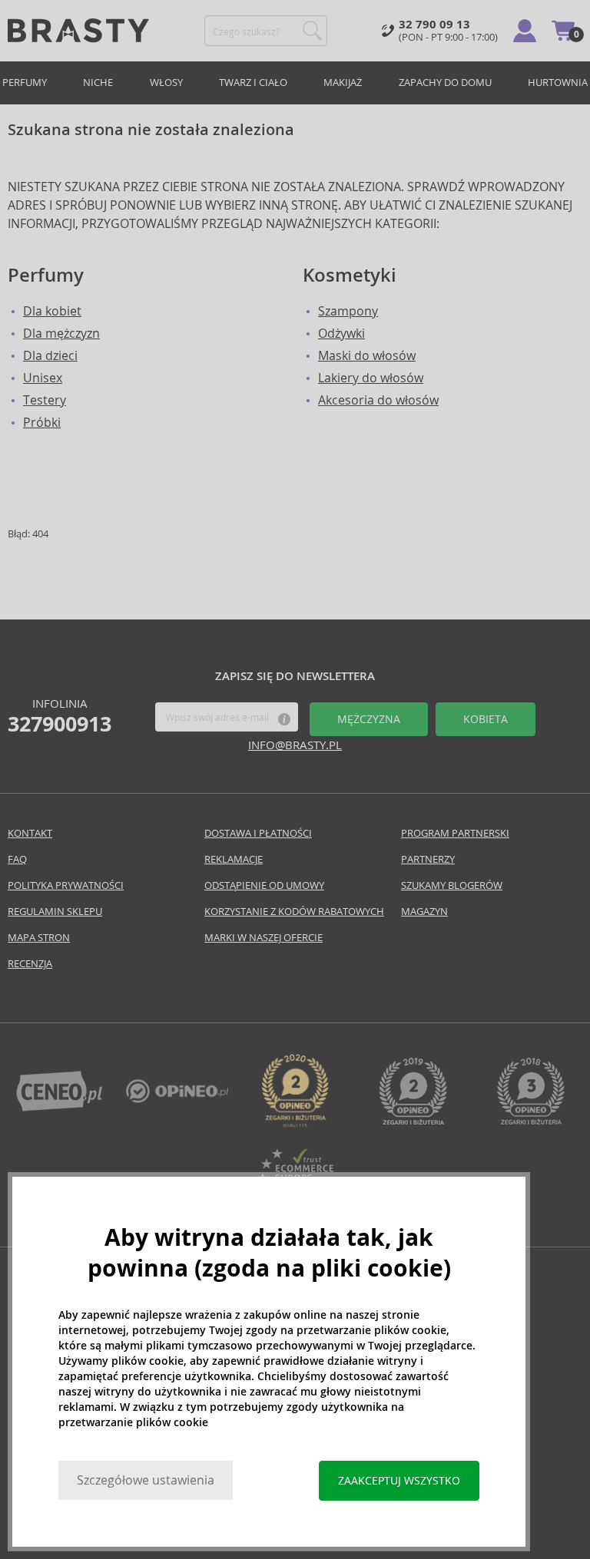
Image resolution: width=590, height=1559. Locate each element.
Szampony (348, 311)
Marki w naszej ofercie (263, 937)
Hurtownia (558, 82)
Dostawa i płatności (258, 833)
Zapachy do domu (445, 82)
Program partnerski (455, 833)
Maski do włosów (367, 356)
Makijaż (342, 82)
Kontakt (30, 833)
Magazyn (424, 911)
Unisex (42, 378)
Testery (44, 400)
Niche (98, 82)
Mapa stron (39, 937)
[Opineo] (295, 1123)
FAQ (17, 859)
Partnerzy (428, 859)
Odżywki (341, 333)
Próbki (42, 423)
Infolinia (59, 716)
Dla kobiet (52, 311)
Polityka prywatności (66, 885)
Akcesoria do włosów (378, 400)
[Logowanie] (524, 30)
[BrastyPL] (177, 1099)
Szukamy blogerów (451, 885)
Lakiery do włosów (370, 378)
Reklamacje (233, 859)
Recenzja (30, 963)
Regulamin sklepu (55, 911)
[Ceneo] (59, 1107)
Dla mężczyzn (61, 333)
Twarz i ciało (253, 82)
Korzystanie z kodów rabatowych (294, 911)
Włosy (166, 82)
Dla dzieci (50, 356)
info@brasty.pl (295, 745)
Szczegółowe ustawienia (145, 1480)
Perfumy (24, 82)
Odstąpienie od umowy (264, 885)
